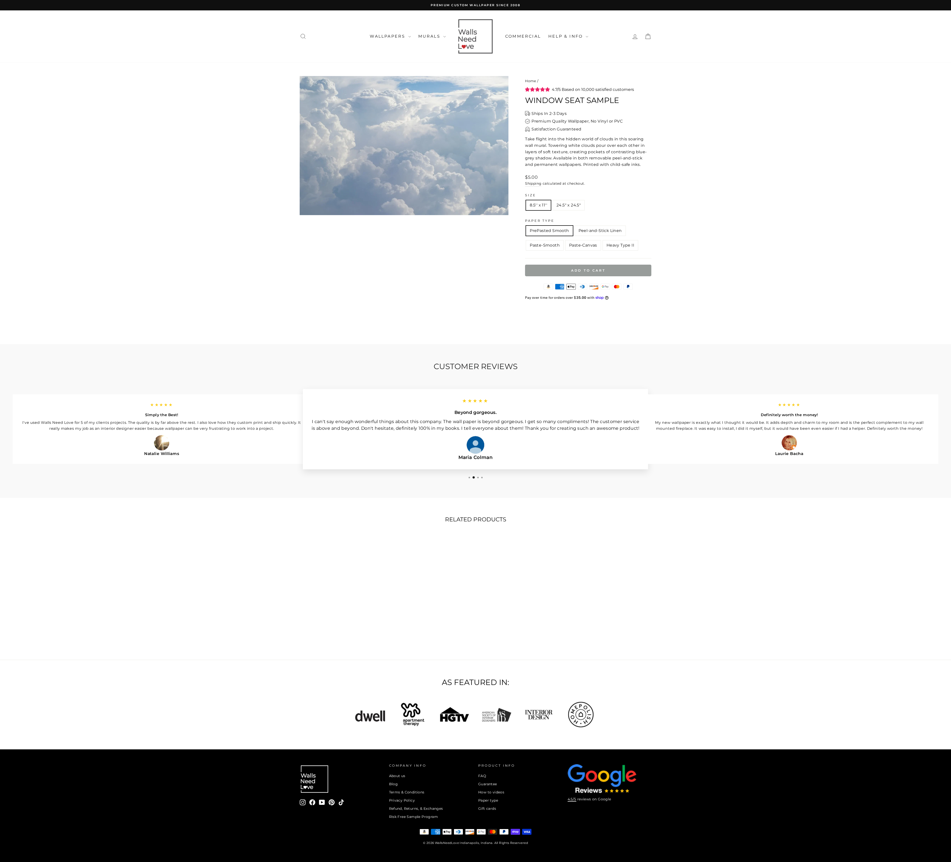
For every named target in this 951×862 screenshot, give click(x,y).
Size (530, 195)
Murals (430, 36)
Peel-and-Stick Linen (600, 230)
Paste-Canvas (583, 245)
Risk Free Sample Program (413, 817)
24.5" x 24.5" (568, 205)
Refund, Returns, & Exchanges (416, 809)
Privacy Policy (402, 800)
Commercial (523, 36)
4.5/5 (572, 799)
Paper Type (539, 221)
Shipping (533, 183)
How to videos (491, 792)
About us (397, 776)
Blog (393, 784)
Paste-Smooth (545, 245)
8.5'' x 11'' (538, 205)
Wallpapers (388, 36)
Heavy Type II (620, 245)
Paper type (488, 800)
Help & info (566, 36)
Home (530, 81)
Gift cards (487, 809)
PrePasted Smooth (549, 230)
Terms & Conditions (406, 792)
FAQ (482, 776)
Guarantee (487, 784)
